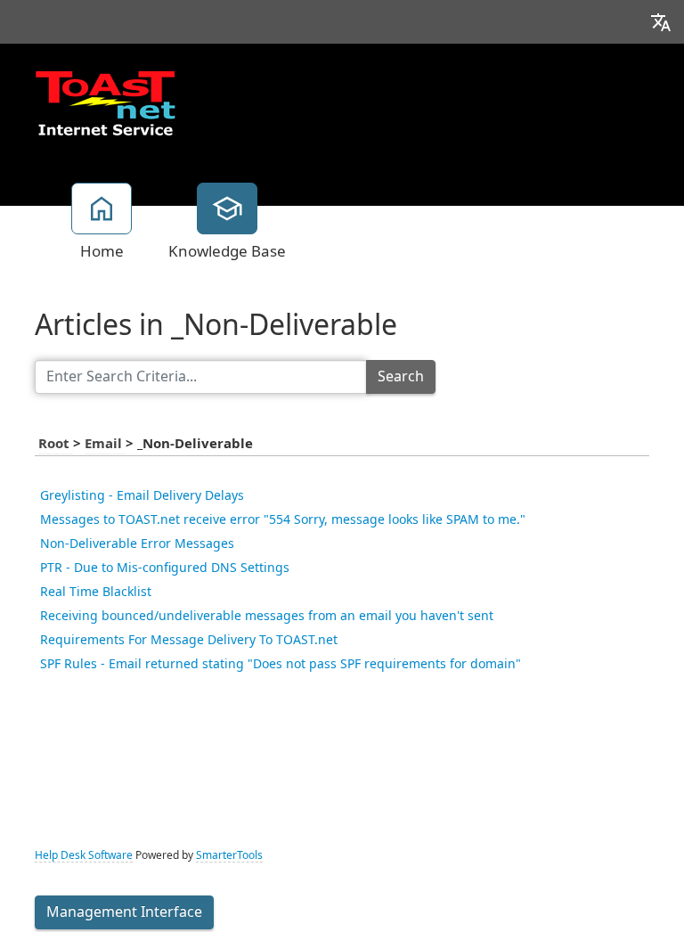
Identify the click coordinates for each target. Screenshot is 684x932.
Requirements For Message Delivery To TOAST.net (189, 640)
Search (401, 376)
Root (55, 444)
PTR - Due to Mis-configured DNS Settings (164, 567)
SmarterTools (229, 855)
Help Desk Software (84, 855)
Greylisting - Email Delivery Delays (142, 495)
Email (105, 444)
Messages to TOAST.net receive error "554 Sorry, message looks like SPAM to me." (282, 519)
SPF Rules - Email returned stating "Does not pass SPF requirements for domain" (280, 664)
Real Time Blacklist (95, 592)
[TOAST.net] (105, 102)
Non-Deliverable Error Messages (137, 543)
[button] (660, 22)
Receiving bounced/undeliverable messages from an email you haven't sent (266, 616)
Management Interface (124, 911)
